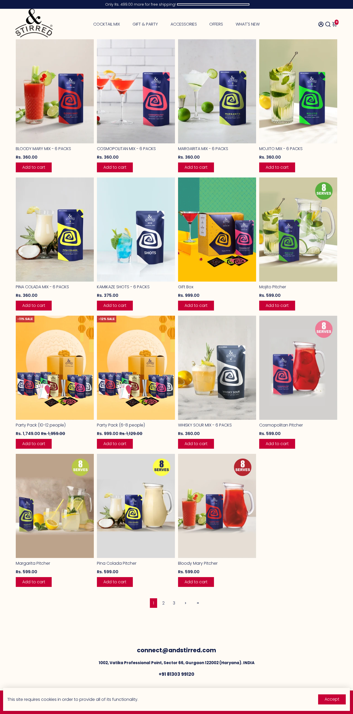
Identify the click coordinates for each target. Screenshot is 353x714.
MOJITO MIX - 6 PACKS (281, 149)
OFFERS (216, 24)
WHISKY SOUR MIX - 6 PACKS (205, 425)
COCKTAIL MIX (106, 24)
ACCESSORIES (184, 24)
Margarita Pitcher (33, 563)
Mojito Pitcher (272, 287)
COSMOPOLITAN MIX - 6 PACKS (126, 149)
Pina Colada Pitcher (116, 563)
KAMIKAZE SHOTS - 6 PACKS (123, 287)
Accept (332, 699)
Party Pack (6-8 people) (121, 425)
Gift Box (185, 287)
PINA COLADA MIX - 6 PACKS (42, 287)
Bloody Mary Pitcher (198, 563)
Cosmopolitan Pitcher (281, 425)
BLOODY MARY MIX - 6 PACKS (43, 149)
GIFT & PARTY (145, 24)
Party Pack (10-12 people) (41, 425)
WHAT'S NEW (248, 24)
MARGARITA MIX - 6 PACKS (203, 149)
